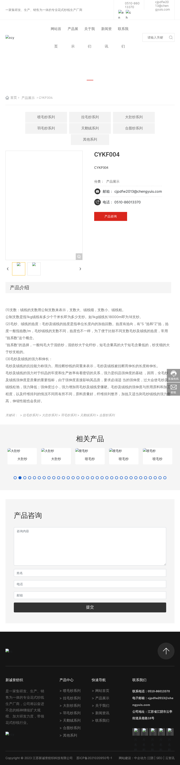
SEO (159, 758)
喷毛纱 (90, 459)
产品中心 (66, 680)
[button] (15, 477)
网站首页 (102, 690)
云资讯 (170, 758)
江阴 (150, 758)
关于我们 (102, 705)
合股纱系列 (134, 128)
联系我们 (102, 720)
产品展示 (28, 97)
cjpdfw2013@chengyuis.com (162, 5)
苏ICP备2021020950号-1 (94, 758)
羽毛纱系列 (46, 128)
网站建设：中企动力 (132, 758)
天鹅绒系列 (90, 128)
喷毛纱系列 (46, 117)
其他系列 (90, 139)
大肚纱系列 (134, 117)
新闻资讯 (102, 713)
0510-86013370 (132, 5)
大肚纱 (22, 459)
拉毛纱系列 (90, 117)
